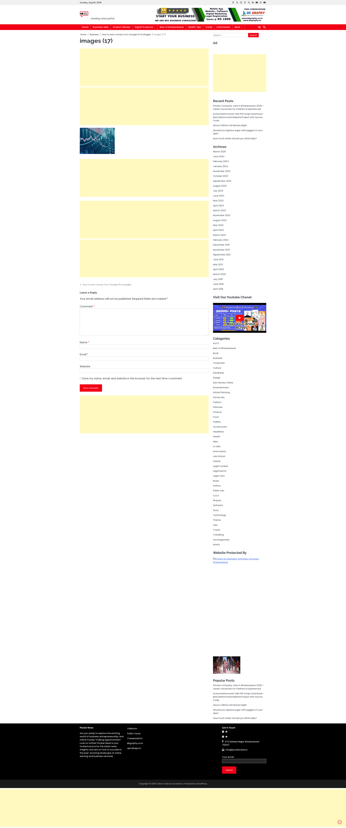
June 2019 (218, 284)
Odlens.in (132, 698)
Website (85, 366)
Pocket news (109, 12)
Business (217, 358)
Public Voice (133, 703)
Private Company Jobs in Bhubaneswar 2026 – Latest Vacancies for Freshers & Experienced (238, 107)
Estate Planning (221, 392)
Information (223, 27)
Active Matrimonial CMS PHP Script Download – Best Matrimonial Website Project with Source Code (238, 117)
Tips (215, 524)
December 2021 (221, 244)
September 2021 (222, 254)
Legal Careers (220, 466)
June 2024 (218, 156)
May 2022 (218, 225)
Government (220, 426)
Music (216, 480)
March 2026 (219, 151)
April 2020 (218, 269)
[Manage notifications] (339, 822)
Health (216, 436)
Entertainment (221, 387)
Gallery (217, 421)
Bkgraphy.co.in (135, 713)
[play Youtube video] (239, 318)
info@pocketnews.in (236, 719)
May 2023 (218, 200)
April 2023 (218, 205)
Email (84, 354)
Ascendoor (177, 754)
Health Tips (194, 27)
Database (218, 372)
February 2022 (221, 239)
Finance (217, 412)
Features (217, 407)
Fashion (217, 402)
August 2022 (220, 220)
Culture (217, 367)
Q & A (216, 495)
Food (216, 417)
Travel (208, 27)
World (216, 544)
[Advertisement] (144, 67)
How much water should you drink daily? (235, 138)
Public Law (218, 490)
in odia (216, 446)
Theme (217, 520)
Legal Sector (220, 470)
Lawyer (217, 461)
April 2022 (218, 230)
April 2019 (218, 288)
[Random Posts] (259, 27)
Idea (215, 441)
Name (84, 342)
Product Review (121, 27)
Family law (218, 397)
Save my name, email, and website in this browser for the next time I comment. (132, 378)
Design (216, 377)
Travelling (218, 534)
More (237, 27)
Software (218, 505)
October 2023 (220, 176)
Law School (219, 456)
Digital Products (144, 27)
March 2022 (219, 234)
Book (215, 353)
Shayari (217, 500)
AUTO (216, 343)
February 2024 (221, 161)
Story (216, 510)
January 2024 (220, 166)
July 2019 (218, 279)
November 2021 (221, 249)
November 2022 (221, 215)
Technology (219, 515)
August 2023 (220, 185)
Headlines (218, 431)
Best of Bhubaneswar (172, 27)
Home (85, 27)
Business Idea (101, 27)
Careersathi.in (134, 708)
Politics (217, 485)
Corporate (219, 363)
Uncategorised (221, 539)
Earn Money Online (223, 382)
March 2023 (219, 210)
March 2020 (219, 274)
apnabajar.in (134, 718)
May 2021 (218, 264)
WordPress (202, 754)
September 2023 (222, 180)
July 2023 (218, 190)
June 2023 (218, 195)
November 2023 (221, 171)
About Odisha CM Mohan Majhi (230, 125)
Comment (87, 306)
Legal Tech (219, 475)
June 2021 (218, 259)
